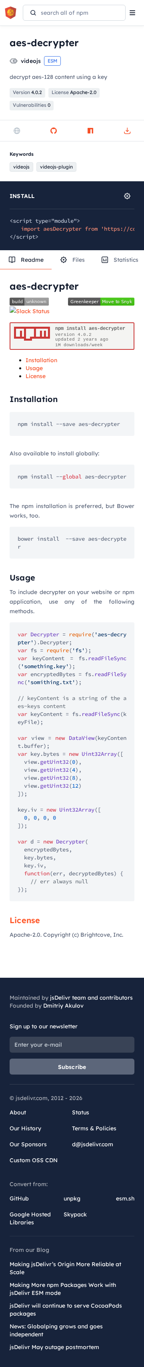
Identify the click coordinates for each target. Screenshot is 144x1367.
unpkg (72, 1198)
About (18, 1112)
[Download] (127, 131)
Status (80, 1112)
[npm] (90, 131)
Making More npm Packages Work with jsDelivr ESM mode (63, 1288)
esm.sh (125, 1198)
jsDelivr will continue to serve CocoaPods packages (66, 1309)
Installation (41, 360)
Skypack (75, 1214)
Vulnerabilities (31, 105)
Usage (34, 368)
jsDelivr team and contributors (91, 997)
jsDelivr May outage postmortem (54, 1347)
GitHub (19, 1198)
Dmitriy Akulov (63, 1005)
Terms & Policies (94, 1128)
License (36, 376)
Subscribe (72, 1067)
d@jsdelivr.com (92, 1144)
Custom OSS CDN (34, 1160)
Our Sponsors (28, 1144)
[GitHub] (53, 131)
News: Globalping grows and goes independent (56, 1330)
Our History (25, 1128)
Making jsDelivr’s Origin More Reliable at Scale (65, 1268)
